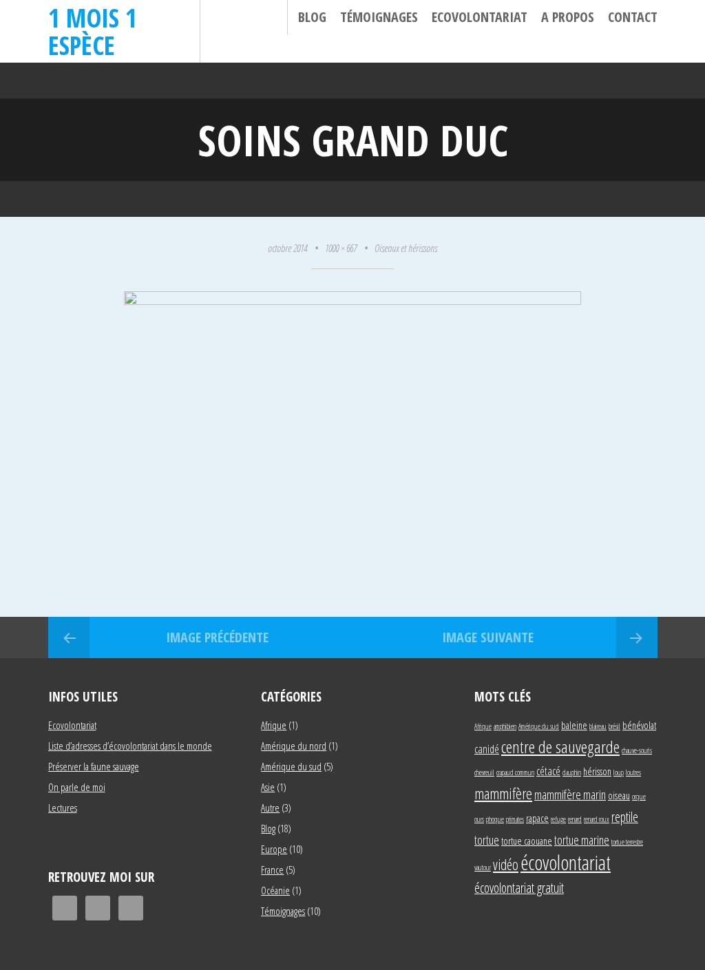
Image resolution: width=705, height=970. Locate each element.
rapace (537, 818)
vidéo (505, 864)
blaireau (598, 726)
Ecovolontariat (479, 17)
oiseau (619, 795)
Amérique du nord (293, 745)
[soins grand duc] (352, 300)
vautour (482, 867)
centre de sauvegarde (560, 746)
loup (618, 772)
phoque (495, 819)
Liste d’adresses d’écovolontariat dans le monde (130, 745)
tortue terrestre (627, 842)
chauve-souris (637, 750)
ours (479, 819)
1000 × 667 (341, 248)
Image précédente (217, 637)
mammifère (503, 793)
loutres (633, 772)
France (272, 869)
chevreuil (484, 772)
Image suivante (488, 637)
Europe (274, 849)
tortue (486, 839)
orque (639, 796)
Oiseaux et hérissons (406, 248)
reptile (624, 817)
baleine (574, 725)
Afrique (273, 725)
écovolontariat (565, 862)
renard (575, 819)
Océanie (275, 890)
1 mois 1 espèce (92, 31)
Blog (312, 17)
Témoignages (379, 17)
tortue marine (581, 839)
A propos (567, 17)
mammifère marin (570, 794)
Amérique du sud (291, 766)
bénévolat (639, 725)
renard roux (596, 819)
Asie (268, 787)
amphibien (505, 726)
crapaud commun (515, 772)
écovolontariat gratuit (519, 887)
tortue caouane (526, 840)
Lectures (62, 807)
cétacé (548, 771)
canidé (486, 749)
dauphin (571, 772)
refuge (558, 819)
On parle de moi (76, 787)
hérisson (597, 771)
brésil (614, 726)
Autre (270, 807)
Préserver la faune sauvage (93, 766)
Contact (632, 17)
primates (515, 819)
